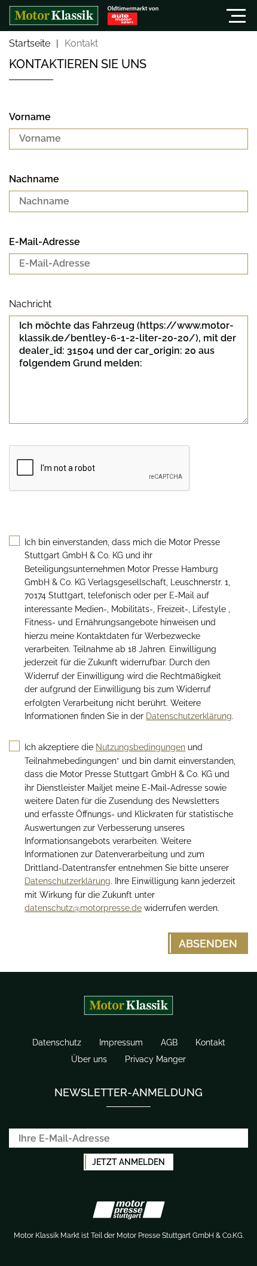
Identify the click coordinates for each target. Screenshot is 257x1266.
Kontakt (210, 1042)
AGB (169, 1042)
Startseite (29, 44)
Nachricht (30, 304)
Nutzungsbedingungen (140, 747)
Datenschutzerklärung (189, 716)
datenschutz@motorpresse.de (83, 908)
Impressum (121, 1042)
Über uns (89, 1059)
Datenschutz (56, 1042)
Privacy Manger (155, 1059)
